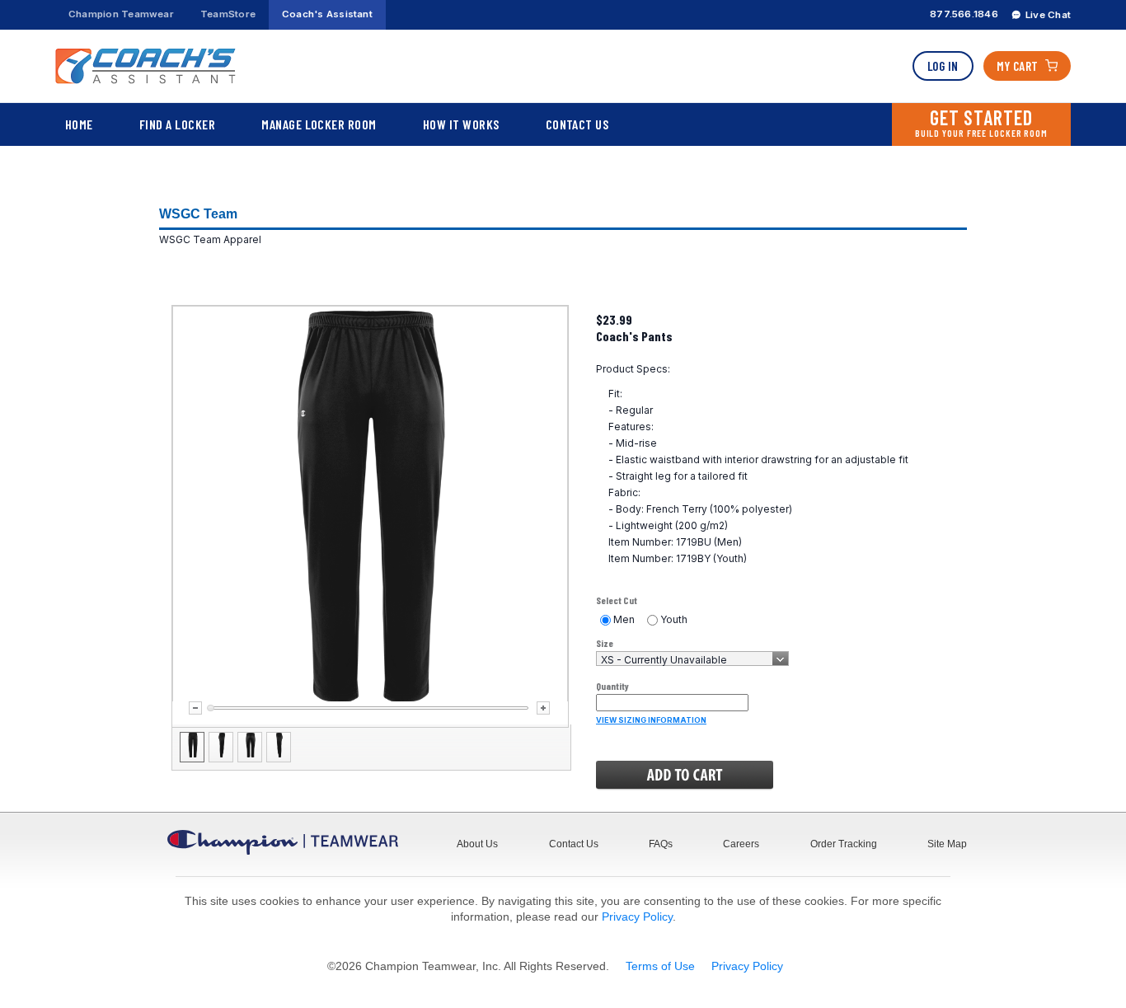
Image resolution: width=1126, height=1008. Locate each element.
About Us (477, 844)
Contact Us (577, 124)
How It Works (461, 124)
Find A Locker (177, 124)
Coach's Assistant (327, 14)
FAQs (661, 844)
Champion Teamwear (121, 14)
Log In (943, 66)
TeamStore (228, 14)
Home (79, 124)
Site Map (947, 844)
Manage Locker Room (319, 124)
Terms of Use (660, 966)
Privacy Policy (637, 916)
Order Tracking (843, 844)
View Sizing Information (651, 719)
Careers (741, 844)
